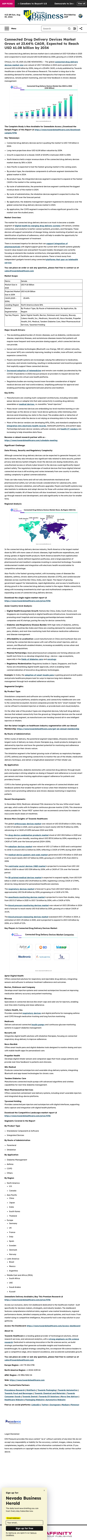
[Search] (69, 28)
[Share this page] (80, 28)
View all (81, 3)
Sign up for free (24, 1528)
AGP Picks (7, 4)
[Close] (44, 1490)
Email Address (13, 1518)
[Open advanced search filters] (74, 28)
